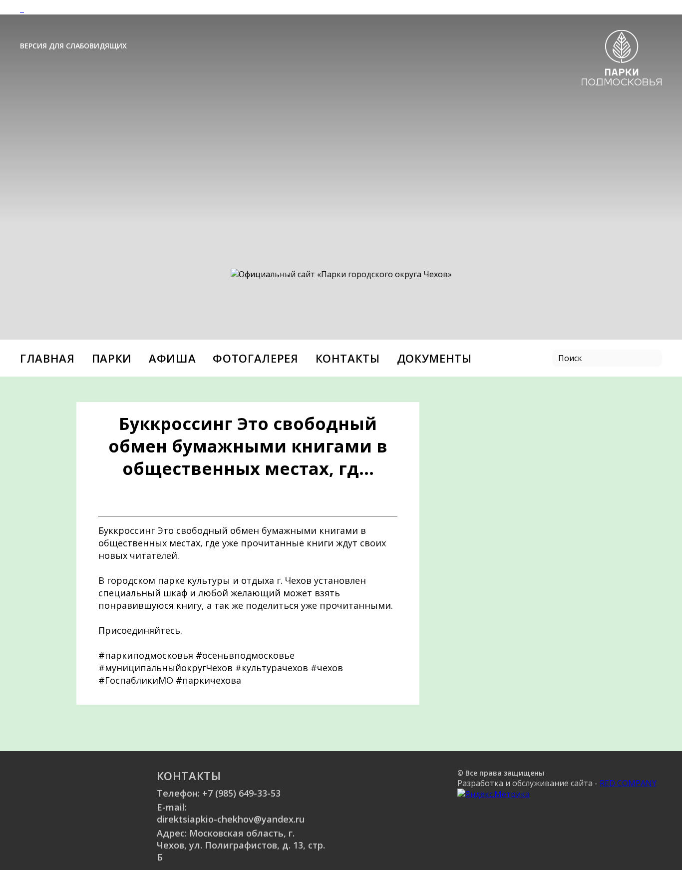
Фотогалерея (255, 358)
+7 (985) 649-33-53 (241, 793)
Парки (112, 358)
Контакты (348, 358)
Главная (47, 358)
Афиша (172, 358)
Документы (434, 358)
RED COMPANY (628, 783)
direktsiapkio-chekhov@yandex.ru (231, 819)
